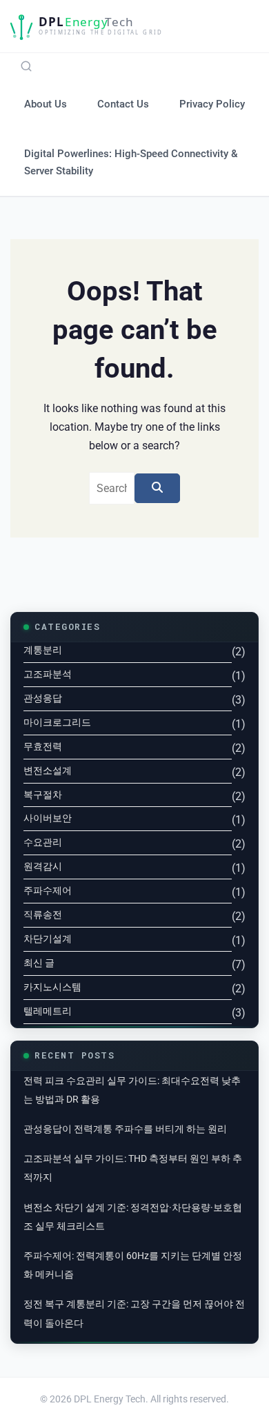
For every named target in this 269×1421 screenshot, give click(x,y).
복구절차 (42, 794)
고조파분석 (47, 673)
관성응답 (42, 698)
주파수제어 (47, 890)
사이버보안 (47, 818)
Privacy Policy (212, 104)
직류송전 (42, 914)
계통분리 (42, 649)
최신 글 (38, 962)
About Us (45, 104)
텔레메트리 (47, 1010)
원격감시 (42, 866)
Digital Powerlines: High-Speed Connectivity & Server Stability (131, 161)
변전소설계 (47, 770)
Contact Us (123, 104)
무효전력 (42, 746)
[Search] (26, 66)
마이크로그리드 (57, 722)
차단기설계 (47, 938)
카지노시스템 (52, 986)
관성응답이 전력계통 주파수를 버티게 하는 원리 (125, 1128)
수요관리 (42, 842)
